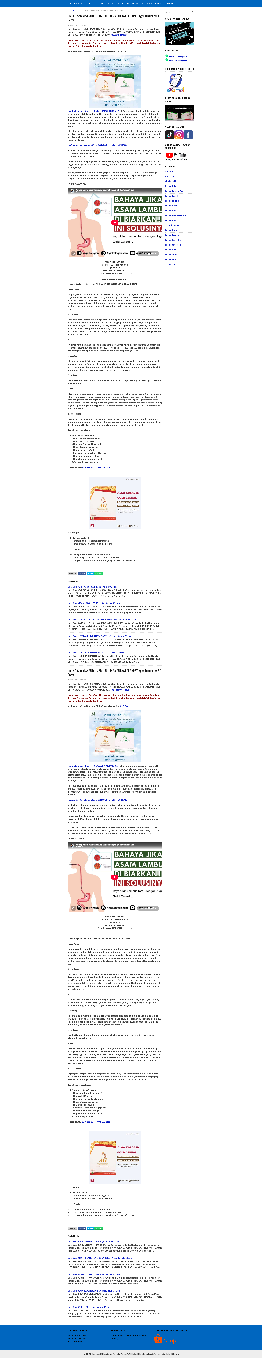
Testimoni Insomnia (171, 205)
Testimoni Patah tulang (173, 239)
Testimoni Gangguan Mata (174, 191)
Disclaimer (170, 3)
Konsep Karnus (159, 3)
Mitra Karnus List (171, 181)
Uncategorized (76, 11)
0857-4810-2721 (103, 467)
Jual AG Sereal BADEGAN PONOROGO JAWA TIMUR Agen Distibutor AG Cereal (94, 1274)
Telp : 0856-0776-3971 (75, 1341)
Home (69, 3)
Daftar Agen (120, 3)
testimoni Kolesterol (172, 225)
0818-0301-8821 (88, 467)
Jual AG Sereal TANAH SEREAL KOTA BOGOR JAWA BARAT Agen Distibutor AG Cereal (96, 652)
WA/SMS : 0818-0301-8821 (77, 1335)
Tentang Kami (78, 3)
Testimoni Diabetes (171, 186)
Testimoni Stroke (171, 254)
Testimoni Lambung (171, 230)
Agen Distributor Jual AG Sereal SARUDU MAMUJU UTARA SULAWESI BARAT (93, 111)
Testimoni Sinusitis (171, 249)
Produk (88, 3)
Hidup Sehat (169, 171)
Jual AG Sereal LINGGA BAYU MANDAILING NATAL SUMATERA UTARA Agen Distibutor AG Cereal (100, 636)
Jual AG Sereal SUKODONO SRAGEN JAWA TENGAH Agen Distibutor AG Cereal (94, 603)
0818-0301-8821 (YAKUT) (178, 56)
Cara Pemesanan (132, 3)
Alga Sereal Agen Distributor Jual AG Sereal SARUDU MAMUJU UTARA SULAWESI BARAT (98, 145)
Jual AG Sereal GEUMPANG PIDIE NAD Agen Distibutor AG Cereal (89, 1307)
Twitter (91, 573)
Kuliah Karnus (169, 176)
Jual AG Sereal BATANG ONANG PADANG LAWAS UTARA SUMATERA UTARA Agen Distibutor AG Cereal (102, 619)
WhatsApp (99, 573)
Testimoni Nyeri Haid (172, 235)
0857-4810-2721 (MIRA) (178, 60)
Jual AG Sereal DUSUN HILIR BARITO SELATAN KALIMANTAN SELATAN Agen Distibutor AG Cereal (100, 1258)
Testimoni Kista (170, 220)
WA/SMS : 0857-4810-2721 (77, 1338)
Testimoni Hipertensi (172, 200)
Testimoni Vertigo (171, 259)
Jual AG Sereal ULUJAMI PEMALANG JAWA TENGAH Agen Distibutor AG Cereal (94, 1290)
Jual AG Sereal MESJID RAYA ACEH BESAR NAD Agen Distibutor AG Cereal (92, 586)
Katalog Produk (99, 3)
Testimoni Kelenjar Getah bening (176, 215)
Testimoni (110, 3)
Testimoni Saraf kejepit (173, 244)
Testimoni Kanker (171, 210)
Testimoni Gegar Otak (172, 196)
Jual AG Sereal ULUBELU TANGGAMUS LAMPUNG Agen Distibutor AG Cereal (93, 1241)
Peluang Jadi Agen (146, 3)
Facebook (82, 573)
